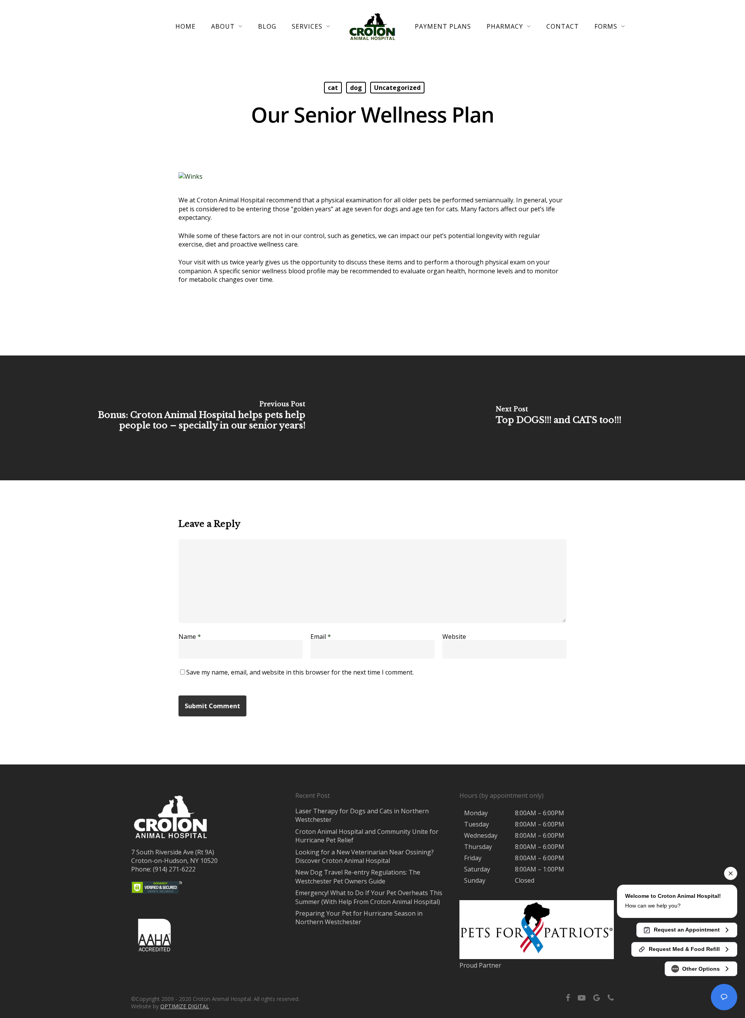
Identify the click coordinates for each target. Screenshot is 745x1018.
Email (320, 636)
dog (356, 87)
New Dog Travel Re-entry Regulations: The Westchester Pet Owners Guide (357, 876)
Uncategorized (397, 87)
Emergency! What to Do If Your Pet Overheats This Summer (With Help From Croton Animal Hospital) (368, 897)
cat (333, 87)
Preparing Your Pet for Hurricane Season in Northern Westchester (359, 917)
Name (189, 636)
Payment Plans (443, 26)
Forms (605, 26)
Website (454, 636)
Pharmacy (505, 26)
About (223, 26)
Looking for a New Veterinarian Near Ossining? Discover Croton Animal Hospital (364, 856)
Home (185, 26)
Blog (267, 26)
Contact (562, 26)
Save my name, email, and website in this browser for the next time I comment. (300, 672)
